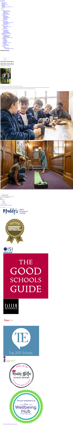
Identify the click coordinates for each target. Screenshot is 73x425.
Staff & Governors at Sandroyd (7, 11)
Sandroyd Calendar (7, 6)
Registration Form (5, 19)
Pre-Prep (3, 25)
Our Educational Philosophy (6, 32)
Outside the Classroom (6, 30)
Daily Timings (5, 39)
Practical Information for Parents (7, 26)
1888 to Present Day (5, 12)
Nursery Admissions (5, 21)
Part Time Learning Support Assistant (9, 48)
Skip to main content (2, 0)
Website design (2, 205)
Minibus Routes (5, 18)
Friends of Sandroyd (4, 2)
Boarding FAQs (5, 34)
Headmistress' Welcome (6, 10)
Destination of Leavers (6, 13)
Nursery (3, 20)
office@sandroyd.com (7, 197)
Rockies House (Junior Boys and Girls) (8, 37)
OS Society (4, 43)
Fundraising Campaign (6, 44)
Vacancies (4, 47)
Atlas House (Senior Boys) (6, 36)
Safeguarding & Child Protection (7, 42)
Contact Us (4, 46)
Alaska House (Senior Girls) (6, 35)
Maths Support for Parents (5, 4)
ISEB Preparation (4, 3)
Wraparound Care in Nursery (6, 23)
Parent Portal (3, 5)
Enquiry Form (5, 15)
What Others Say (5, 41)
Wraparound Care (5, 28)
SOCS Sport (3, 7)
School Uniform (5, 40)
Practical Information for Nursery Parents (8, 22)
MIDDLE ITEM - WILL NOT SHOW (6, 33)
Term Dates (3, 6)
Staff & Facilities (5, 24)
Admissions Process (5, 16)
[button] (2, 57)
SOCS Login (10, 6)
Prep (2, 29)
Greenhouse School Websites (8, 205)
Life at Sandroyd (4, 38)
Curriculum (4, 27)
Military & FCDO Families (6, 17)
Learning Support (5, 31)
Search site (1, 207)
